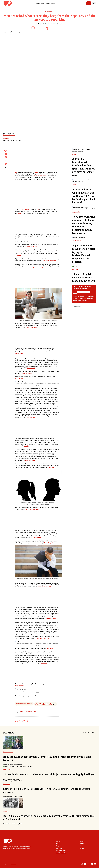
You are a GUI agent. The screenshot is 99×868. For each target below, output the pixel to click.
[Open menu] (93, 3)
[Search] (88, 3)
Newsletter (59, 848)
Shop (57, 845)
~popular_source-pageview (28, 711)
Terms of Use (77, 298)
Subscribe (81, 3)
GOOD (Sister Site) (61, 853)
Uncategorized (76, 240)
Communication (8, 752)
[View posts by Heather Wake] (33, 27)
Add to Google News (25, 703)
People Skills (76, 212)
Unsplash (6, 138)
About (58, 841)
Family (43, 3)
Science (53, 3)
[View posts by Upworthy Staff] (47, 27)
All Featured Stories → (89, 732)
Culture (38, 3)
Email (75, 291)
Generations (6, 784)
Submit (75, 293)
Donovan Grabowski (9, 135)
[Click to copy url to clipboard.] (6, 167)
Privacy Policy (86, 298)
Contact (58, 843)
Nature (48, 3)
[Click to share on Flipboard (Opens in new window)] (6, 160)
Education (75, 269)
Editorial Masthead (61, 850)
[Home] (46, 11)
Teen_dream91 (26, 209)
